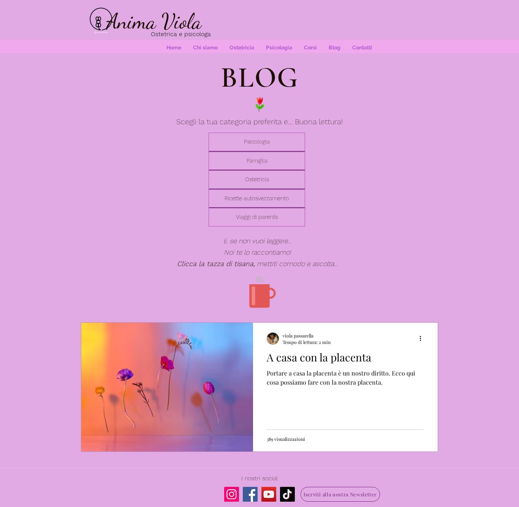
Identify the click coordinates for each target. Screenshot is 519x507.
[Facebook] (250, 494)
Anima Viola (153, 21)
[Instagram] (231, 494)
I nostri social (259, 478)
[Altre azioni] (422, 338)
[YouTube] (268, 494)
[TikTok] (287, 494)
